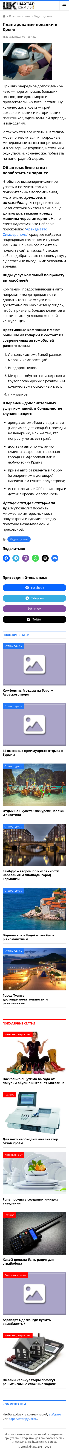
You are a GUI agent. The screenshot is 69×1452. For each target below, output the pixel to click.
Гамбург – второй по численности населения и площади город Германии (31, 875)
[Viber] (25, 558)
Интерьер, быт (13, 1154)
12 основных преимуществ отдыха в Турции (33, 752)
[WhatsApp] (35, 558)
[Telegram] (15, 558)
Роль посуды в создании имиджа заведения (31, 1201)
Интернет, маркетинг (17, 1034)
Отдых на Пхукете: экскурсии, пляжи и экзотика (34, 813)
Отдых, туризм (19, 539)
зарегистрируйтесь (23, 1419)
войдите (55, 1414)
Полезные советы (15, 1275)
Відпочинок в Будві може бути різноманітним (28, 937)
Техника (9, 1094)
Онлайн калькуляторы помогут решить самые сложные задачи (29, 1382)
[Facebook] (6, 558)
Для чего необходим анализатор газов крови (30, 1141)
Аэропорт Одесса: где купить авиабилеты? (27, 1322)
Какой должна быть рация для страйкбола (28, 1261)
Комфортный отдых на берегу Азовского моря (28, 692)
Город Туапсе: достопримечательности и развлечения (25, 999)
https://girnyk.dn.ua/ (45, 1441)
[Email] (54, 558)
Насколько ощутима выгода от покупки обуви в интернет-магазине (34, 1081)
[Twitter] (45, 558)
